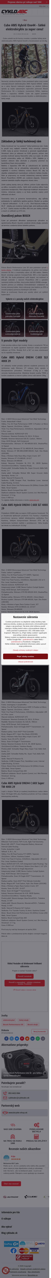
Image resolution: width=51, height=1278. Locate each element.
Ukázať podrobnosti (25, 662)
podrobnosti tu (28, 639)
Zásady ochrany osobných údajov (25, 650)
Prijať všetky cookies (25, 656)
